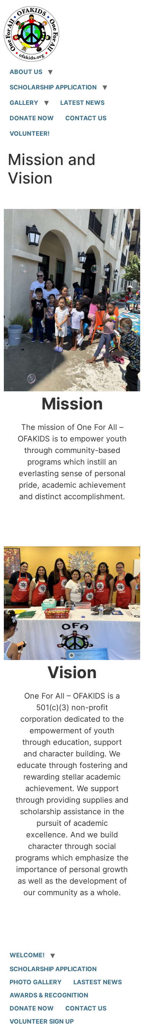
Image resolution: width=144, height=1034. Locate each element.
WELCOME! (27, 955)
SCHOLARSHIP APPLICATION (53, 87)
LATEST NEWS (82, 102)
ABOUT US (26, 72)
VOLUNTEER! (30, 133)
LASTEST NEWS (97, 982)
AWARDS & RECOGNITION (49, 995)
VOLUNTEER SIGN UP (42, 1021)
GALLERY (24, 102)
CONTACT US (85, 118)
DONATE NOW (32, 118)
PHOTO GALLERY (36, 982)
